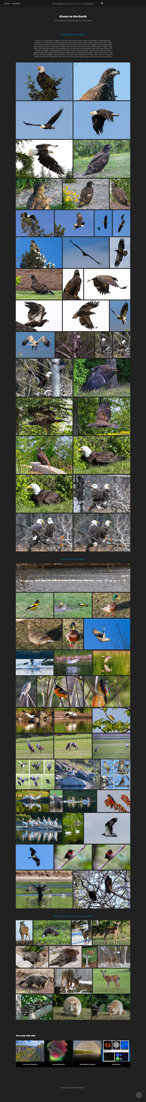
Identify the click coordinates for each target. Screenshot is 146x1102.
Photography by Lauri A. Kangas (73, 3)
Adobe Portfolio (78, 1088)
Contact (16, 3)
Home (7, 3)
